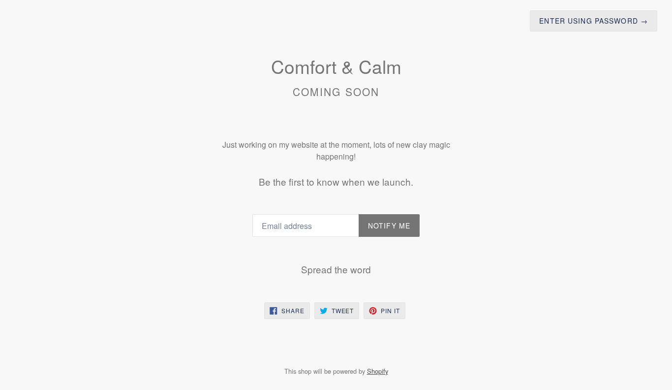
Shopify (377, 371)
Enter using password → (593, 21)
